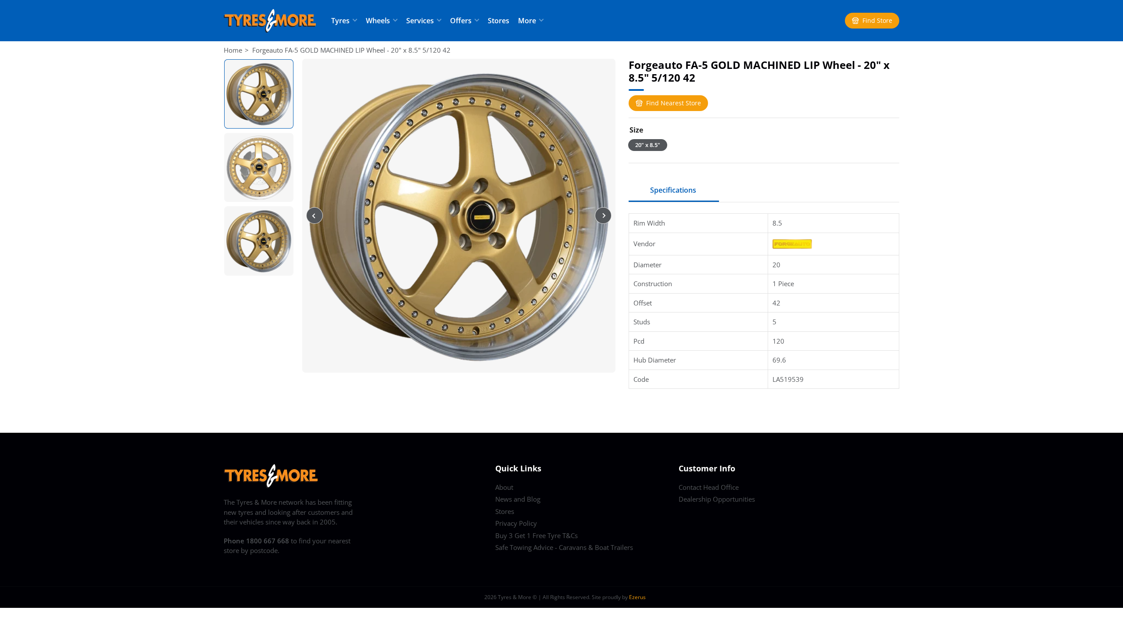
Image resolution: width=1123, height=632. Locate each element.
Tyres (340, 20)
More (527, 20)
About (504, 487)
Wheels (378, 20)
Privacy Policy (516, 523)
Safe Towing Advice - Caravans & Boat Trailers (564, 547)
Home (233, 50)
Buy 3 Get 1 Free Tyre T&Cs (536, 535)
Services (420, 20)
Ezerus (637, 597)
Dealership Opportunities (717, 499)
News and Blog (517, 499)
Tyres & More (514, 597)
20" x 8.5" (647, 145)
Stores (498, 20)
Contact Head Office (709, 487)
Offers (461, 20)
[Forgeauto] (792, 243)
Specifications (673, 190)
